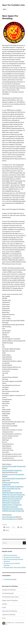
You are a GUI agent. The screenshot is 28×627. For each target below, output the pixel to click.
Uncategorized (8, 579)
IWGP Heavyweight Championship (12, 470)
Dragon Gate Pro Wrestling (10, 600)
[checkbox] (3, 623)
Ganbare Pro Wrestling (8, 614)
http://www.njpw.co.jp (8, 517)
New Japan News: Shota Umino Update (15, 567)
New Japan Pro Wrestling (10, 586)
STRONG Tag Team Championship (12, 498)
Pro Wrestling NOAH (8, 593)
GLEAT (4, 607)
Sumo (4, 618)
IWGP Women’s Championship (11, 500)
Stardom (4, 604)
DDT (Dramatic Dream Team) (10, 597)
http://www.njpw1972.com (9, 519)
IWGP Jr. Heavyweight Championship (12, 486)
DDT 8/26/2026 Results (10, 555)
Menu (4, 9)
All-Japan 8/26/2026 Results (12, 557)
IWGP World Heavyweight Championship (13, 466)
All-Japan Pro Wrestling (9, 590)
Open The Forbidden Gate (13, 5)
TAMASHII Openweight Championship (13, 511)
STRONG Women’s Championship (11, 504)
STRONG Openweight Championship (12, 496)
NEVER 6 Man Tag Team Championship (13, 494)
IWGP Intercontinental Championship (13, 474)
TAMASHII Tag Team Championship (12, 508)
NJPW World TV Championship (11, 502)
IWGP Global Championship (10, 506)
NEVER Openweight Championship (12, 492)
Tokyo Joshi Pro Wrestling (9, 611)
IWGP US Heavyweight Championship (13, 478)
